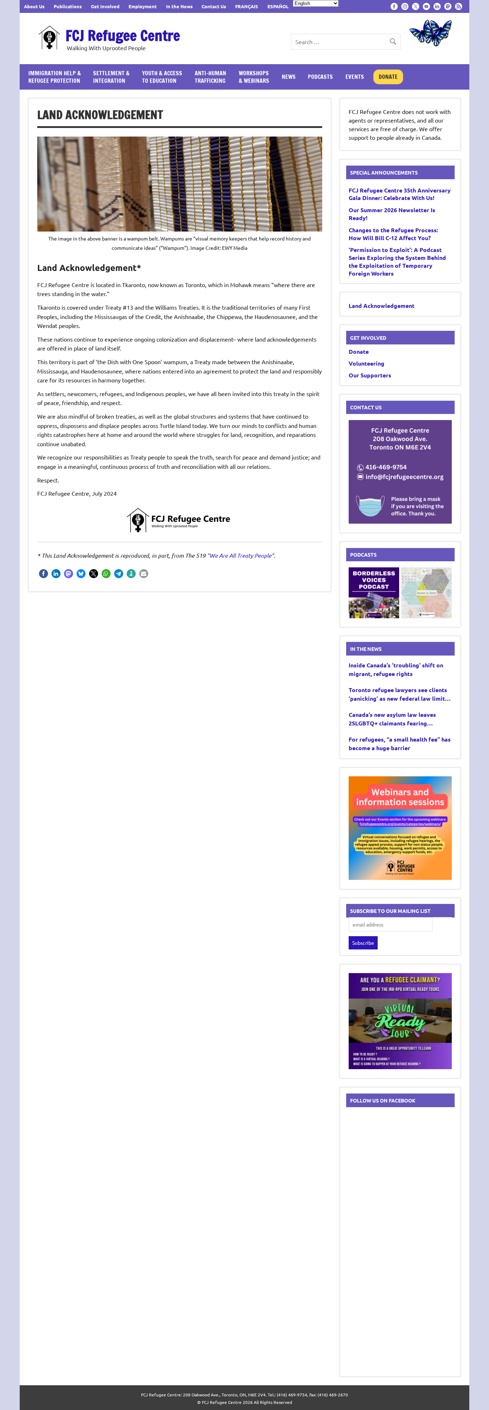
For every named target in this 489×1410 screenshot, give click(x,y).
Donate (388, 77)
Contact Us (214, 6)
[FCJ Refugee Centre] (179, 520)
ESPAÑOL (278, 6)
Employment (143, 6)
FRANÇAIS (246, 6)
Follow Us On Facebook (383, 1100)
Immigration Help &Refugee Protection (54, 77)
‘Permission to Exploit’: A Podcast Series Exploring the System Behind (397, 261)
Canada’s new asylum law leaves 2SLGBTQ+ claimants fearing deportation (392, 719)
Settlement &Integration (111, 77)
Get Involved (105, 6)
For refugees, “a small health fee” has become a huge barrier (400, 743)
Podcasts (320, 77)
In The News (366, 649)
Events (354, 77)
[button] (43, 573)
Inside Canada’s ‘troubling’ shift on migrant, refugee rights (396, 669)
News (289, 77)
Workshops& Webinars (254, 77)
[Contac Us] (400, 521)
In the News (179, 6)
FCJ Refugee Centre (123, 35)
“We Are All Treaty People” (240, 555)
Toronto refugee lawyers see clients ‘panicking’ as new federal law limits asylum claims (398, 694)
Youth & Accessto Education (162, 77)
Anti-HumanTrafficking (210, 77)
